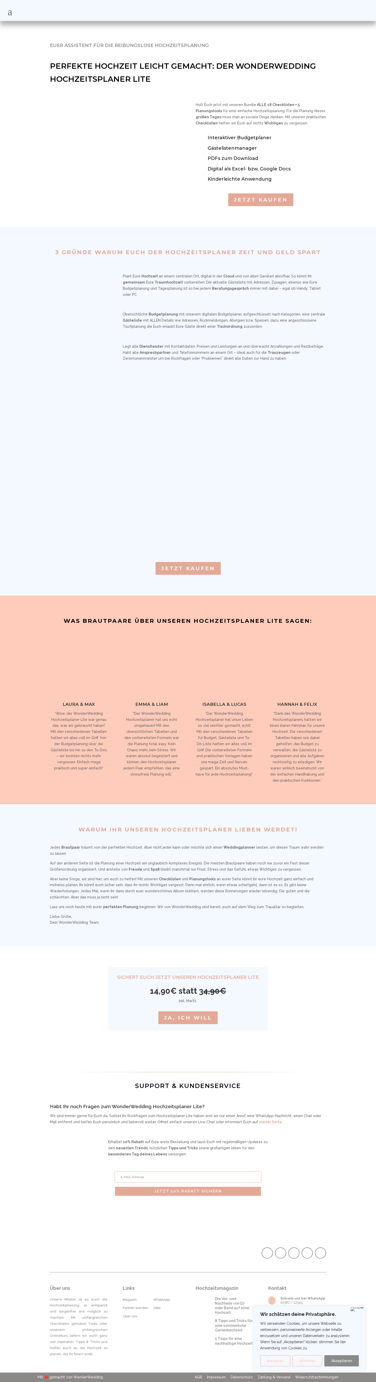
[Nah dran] (357, 1309)
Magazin (130, 1300)
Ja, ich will (188, 1018)
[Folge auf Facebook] (267, 1253)
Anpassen (275, 1361)
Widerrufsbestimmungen (316, 1377)
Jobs (156, 1308)
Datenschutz (242, 1377)
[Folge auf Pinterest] (294, 1253)
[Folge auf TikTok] (307, 1253)
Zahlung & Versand (274, 1377)
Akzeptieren (341, 1361)
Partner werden (135, 1308)
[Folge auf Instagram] (280, 1253)
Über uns (130, 1316)
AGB (198, 1377)
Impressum (216, 1377)
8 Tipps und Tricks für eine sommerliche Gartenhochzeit (233, 1325)
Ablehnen (307, 1361)
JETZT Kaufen (261, 200)
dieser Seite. (271, 1122)
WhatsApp (161, 1300)
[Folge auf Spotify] (320, 1253)
